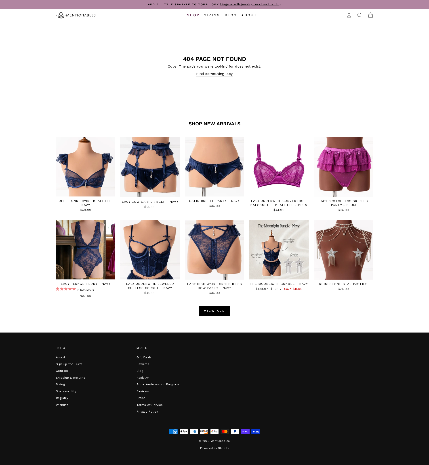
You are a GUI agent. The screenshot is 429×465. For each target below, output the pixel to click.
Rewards (143, 364)
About (249, 15)
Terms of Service (150, 405)
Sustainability (66, 391)
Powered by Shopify (214, 448)
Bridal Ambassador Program (158, 384)
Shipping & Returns (70, 377)
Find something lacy (214, 74)
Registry (62, 398)
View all (214, 310)
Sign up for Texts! (70, 364)
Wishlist (62, 405)
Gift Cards (144, 357)
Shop (193, 15)
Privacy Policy (147, 411)
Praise (141, 398)
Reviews (143, 391)
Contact (62, 370)
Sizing (212, 15)
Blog (231, 15)
